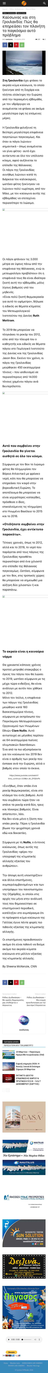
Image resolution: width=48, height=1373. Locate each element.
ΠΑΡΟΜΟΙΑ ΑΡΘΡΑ (11, 1042)
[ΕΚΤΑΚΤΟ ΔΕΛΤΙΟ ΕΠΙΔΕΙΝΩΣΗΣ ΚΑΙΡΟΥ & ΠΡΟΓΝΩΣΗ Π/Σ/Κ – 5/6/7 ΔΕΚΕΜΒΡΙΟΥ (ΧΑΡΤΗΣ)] (8, 1078)
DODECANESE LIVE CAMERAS (32, 1363)
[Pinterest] (16, 44)
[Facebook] (4, 44)
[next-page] (7, 1090)
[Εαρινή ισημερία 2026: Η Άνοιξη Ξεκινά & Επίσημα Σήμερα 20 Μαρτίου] (8, 1066)
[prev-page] (4, 1090)
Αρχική (4, 9)
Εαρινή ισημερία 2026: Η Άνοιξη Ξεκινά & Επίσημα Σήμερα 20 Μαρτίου (28, 1066)
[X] (10, 44)
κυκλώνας (9, 39)
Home (6, 1363)
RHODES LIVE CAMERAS (16, 1366)
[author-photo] (24, 1026)
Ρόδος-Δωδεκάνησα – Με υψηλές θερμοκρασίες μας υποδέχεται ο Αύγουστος (13, 1001)
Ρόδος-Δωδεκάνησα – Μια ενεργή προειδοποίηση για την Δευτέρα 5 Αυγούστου (36, 1001)
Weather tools (15, 1363)
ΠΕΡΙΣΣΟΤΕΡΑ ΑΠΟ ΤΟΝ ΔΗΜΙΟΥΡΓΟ (18, 1045)
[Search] (44, 3)
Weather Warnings (33, 1366)
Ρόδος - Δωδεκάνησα (17, 9)
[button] (4, 3)
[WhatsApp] (21, 44)
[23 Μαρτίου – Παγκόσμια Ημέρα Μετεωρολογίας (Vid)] (8, 1055)
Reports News (30, 9)
